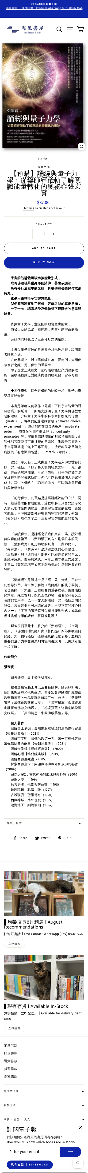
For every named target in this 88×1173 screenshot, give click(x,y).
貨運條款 (10, 1069)
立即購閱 (14, 943)
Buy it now (44, 262)
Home (42, 159)
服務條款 (10, 1053)
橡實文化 (44, 166)
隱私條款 (10, 1077)
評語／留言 (14, 823)
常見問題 (10, 1045)
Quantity (44, 224)
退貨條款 (10, 1061)
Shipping (28, 208)
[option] (44, 6)
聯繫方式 (10, 1105)
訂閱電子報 (11, 1091)
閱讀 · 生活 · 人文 (17, 1119)
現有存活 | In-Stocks (30, 1164)
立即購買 (14, 1028)
